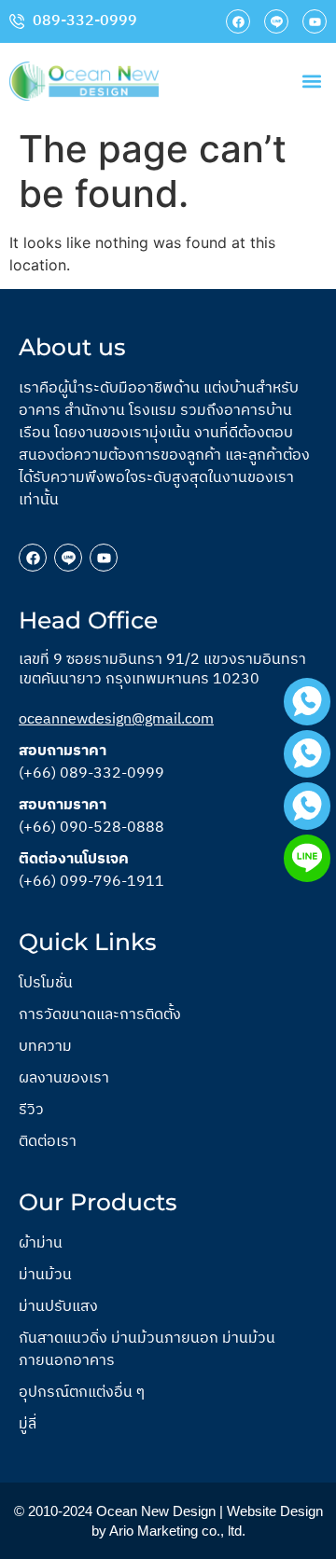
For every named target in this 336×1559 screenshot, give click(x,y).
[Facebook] (238, 21)
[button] (311, 80)
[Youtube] (314, 21)
